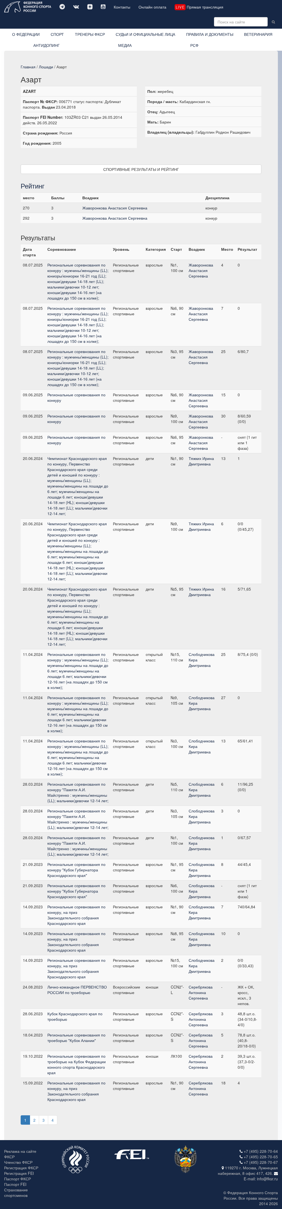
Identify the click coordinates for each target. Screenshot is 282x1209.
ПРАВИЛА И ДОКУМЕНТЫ (209, 34)
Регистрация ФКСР (21, 1167)
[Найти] (273, 22)
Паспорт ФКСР (17, 1178)
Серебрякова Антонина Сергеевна (201, 992)
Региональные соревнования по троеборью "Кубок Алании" (76, 1037)
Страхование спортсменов (16, 1192)
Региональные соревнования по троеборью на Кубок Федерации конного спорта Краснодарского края (76, 1064)
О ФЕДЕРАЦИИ (26, 34)
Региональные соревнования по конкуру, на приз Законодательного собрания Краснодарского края (76, 915)
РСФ (194, 45)
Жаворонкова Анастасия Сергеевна (114, 208)
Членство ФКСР (18, 1162)
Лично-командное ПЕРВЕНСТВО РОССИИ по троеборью (77, 989)
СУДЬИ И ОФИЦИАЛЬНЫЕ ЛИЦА (145, 34)
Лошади (46, 66)
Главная (28, 66)
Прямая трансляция (199, 7)
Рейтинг (33, 185)
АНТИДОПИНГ (46, 45)
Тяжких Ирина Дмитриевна (201, 461)
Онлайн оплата (152, 7)
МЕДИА (125, 45)
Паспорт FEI (15, 1184)
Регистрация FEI (19, 1173)
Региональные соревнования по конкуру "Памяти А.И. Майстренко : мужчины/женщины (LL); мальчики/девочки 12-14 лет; (78, 792)
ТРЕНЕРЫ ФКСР (90, 34)
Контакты (122, 7)
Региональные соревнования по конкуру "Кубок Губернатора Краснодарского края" (76, 869)
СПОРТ (57, 34)
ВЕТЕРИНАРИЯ (258, 34)
